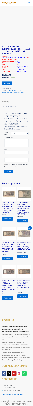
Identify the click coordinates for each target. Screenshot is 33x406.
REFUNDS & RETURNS (12, 395)
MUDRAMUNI (9, 3)
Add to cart (7, 83)
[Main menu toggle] (29, 3)
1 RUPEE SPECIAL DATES (15, 90)
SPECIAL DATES (19, 93)
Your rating (7, 133)
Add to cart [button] (7, 218)
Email (6, 157)
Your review (9, 138)
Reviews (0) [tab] (5, 101)
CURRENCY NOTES (7, 93)
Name (6, 149)
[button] (24, 3)
